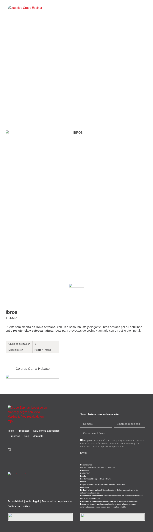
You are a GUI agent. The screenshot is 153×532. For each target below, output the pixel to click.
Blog (26, 435)
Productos (23, 430)
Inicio (11, 430)
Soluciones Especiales (46, 430)
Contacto (38, 435)
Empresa (15, 435)
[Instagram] (9, 449)
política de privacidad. (113, 446)
